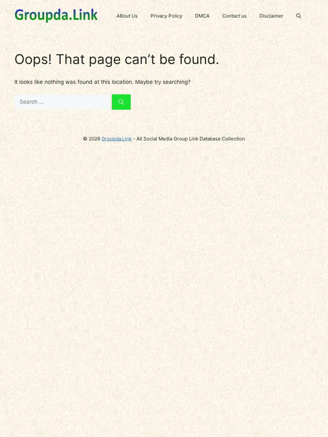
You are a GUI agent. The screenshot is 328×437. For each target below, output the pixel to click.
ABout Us (127, 16)
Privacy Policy (166, 16)
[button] (299, 16)
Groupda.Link (117, 139)
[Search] (121, 102)
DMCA (202, 16)
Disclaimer (271, 16)
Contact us (234, 16)
